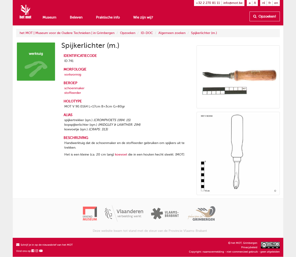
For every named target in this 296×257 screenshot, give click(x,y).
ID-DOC (147, 33)
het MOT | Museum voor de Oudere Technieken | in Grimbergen (67, 33)
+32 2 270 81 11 (208, 3)
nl (263, 3)
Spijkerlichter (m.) (204, 33)
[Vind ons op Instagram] (37, 251)
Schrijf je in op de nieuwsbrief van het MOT (46, 244)
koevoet (121, 154)
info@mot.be (233, 3)
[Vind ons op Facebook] (33, 251)
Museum (49, 17)
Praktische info (108, 17)
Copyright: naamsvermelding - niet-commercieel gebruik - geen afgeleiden (234, 251)
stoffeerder (72, 93)
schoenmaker (74, 88)
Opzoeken (127, 33)
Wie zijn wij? (143, 17)
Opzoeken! (267, 16)
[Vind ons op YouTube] (41, 251)
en (276, 3)
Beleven (76, 17)
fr (269, 3)
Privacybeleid (249, 247)
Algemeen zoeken (171, 33)
